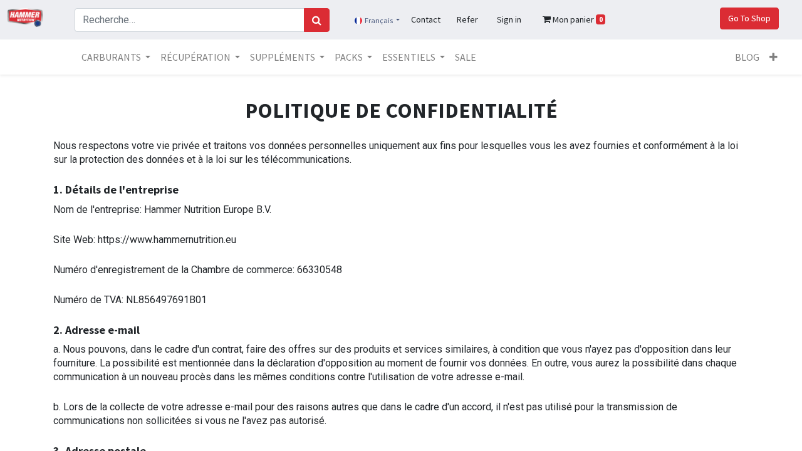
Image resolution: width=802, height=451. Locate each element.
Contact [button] (425, 19)
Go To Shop (749, 18)
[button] (773, 57)
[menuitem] (465, 57)
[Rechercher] (317, 20)
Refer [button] (467, 19)
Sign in (509, 19)
